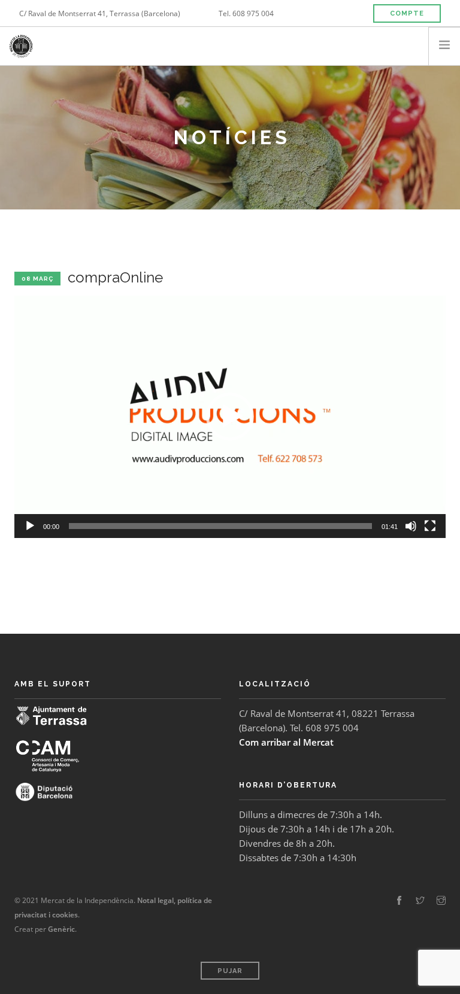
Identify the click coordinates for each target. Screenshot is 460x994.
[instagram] (441, 901)
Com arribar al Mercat (286, 742)
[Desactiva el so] (411, 526)
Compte (407, 13)
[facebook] (399, 901)
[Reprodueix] (30, 526)
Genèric (61, 929)
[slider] (220, 526)
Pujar (230, 971)
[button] (230, 416)
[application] (230, 417)
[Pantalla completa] (430, 526)
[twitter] (420, 901)
